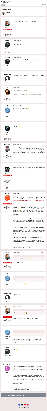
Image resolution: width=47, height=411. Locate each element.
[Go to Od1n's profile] (7, 110)
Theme (18, 407)
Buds (7, 87)
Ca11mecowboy (7, 364)
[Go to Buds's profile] (7, 92)
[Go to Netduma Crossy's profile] (7, 128)
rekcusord (7, 57)
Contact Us (24, 407)
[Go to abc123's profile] (3, 13)
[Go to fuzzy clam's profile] (7, 169)
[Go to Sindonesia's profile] (7, 149)
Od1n (7, 105)
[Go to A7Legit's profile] (7, 45)
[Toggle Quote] (14, 255)
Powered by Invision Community (23, 409)
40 (7, 374)
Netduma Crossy (7, 124)
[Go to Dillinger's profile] (7, 198)
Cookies (28, 407)
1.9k (8, 31)
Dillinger (7, 193)
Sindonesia (7, 144)
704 (7, 116)
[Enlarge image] (26, 90)
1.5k (8, 51)
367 (7, 155)
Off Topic (15, 13)
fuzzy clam (7, 165)
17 (7, 68)
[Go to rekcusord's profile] (7, 61)
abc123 (8, 12)
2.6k (8, 206)
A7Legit (7, 40)
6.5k (8, 134)
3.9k (8, 177)
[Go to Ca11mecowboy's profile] (7, 368)
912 (7, 98)
